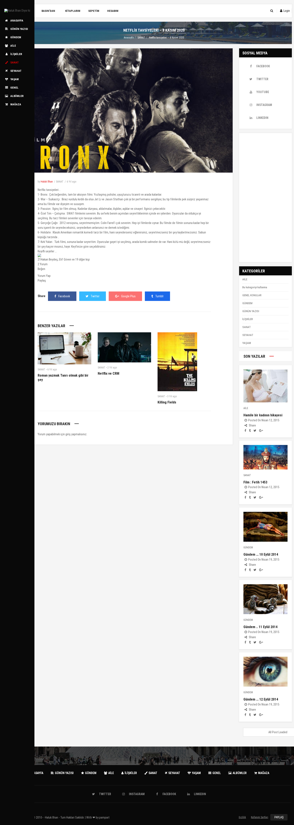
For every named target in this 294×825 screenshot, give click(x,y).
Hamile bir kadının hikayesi (262, 415)
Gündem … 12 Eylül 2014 (260, 699)
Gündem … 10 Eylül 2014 (260, 554)
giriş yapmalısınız (76, 434)
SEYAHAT (247, 335)
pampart (104, 817)
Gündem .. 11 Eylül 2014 (260, 627)
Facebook (64, 296)
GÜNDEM (247, 303)
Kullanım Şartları (259, 817)
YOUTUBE (262, 92)
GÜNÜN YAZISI (250, 311)
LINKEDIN (262, 118)
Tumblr (159, 296)
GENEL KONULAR (252, 295)
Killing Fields (167, 402)
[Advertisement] (265, 197)
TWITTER (262, 79)
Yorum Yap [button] (44, 276)
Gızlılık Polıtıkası (242, 818)
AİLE (244, 279)
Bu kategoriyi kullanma (254, 287)
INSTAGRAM (264, 105)
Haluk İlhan (47, 181)
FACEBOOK (263, 66)
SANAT (141, 37)
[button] (124, 258)
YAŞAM (246, 343)
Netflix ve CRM (108, 373)
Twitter (95, 296)
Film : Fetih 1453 (255, 482)
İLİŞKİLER (247, 319)
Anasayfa (129, 37)
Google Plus (128, 296)
